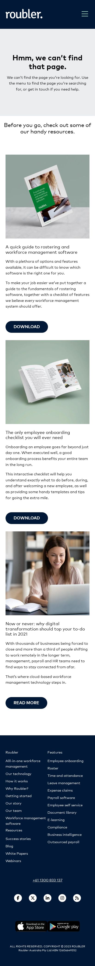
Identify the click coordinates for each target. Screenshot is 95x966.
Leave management (64, 782)
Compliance (57, 827)
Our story (13, 803)
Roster (53, 768)
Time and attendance (65, 775)
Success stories (18, 838)
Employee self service (65, 805)
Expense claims (60, 790)
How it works (17, 781)
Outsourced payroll (63, 841)
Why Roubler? (17, 788)
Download (27, 326)
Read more (26, 702)
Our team (14, 810)
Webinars (13, 860)
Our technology (18, 773)
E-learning (56, 819)
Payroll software (61, 797)
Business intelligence (65, 834)
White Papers (17, 853)
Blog (9, 846)
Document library (62, 812)
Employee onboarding (65, 760)
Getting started (19, 795)
